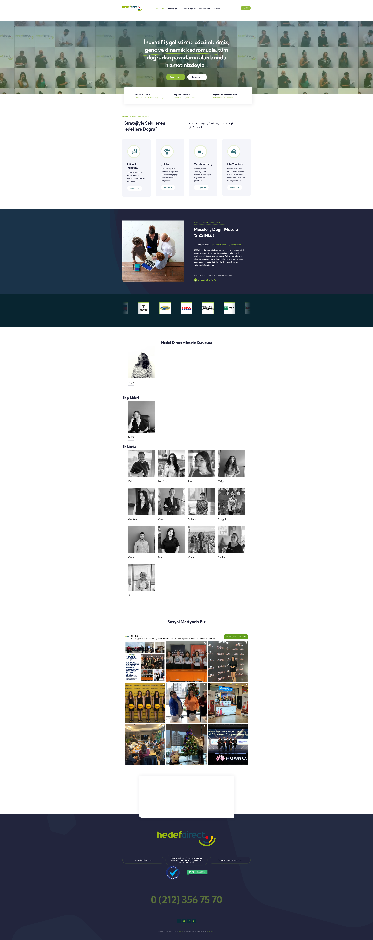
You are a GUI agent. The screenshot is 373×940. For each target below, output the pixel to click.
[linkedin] (194, 921)
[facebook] (179, 921)
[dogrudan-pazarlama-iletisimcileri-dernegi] (197, 871)
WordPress (210, 931)
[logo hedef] (132, 6)
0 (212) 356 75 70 (207, 279)
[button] (145, 661)
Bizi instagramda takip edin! (235, 637)
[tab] (202, 244)
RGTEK (181, 931)
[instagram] (189, 921)
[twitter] (184, 921)
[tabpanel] (220, 257)
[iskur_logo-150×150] (173, 866)
